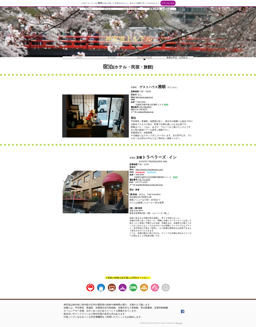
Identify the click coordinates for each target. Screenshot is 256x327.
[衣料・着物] (123, 287)
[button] (95, 116)
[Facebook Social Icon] (182, 311)
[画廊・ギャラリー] (112, 287)
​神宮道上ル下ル (128, 39)
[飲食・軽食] (90, 287)
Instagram (140, 172)
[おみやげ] (101, 287)
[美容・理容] (155, 287)
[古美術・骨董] (144, 287)
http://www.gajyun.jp (144, 97)
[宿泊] (133, 287)
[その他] (166, 287)
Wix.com (179, 323)
